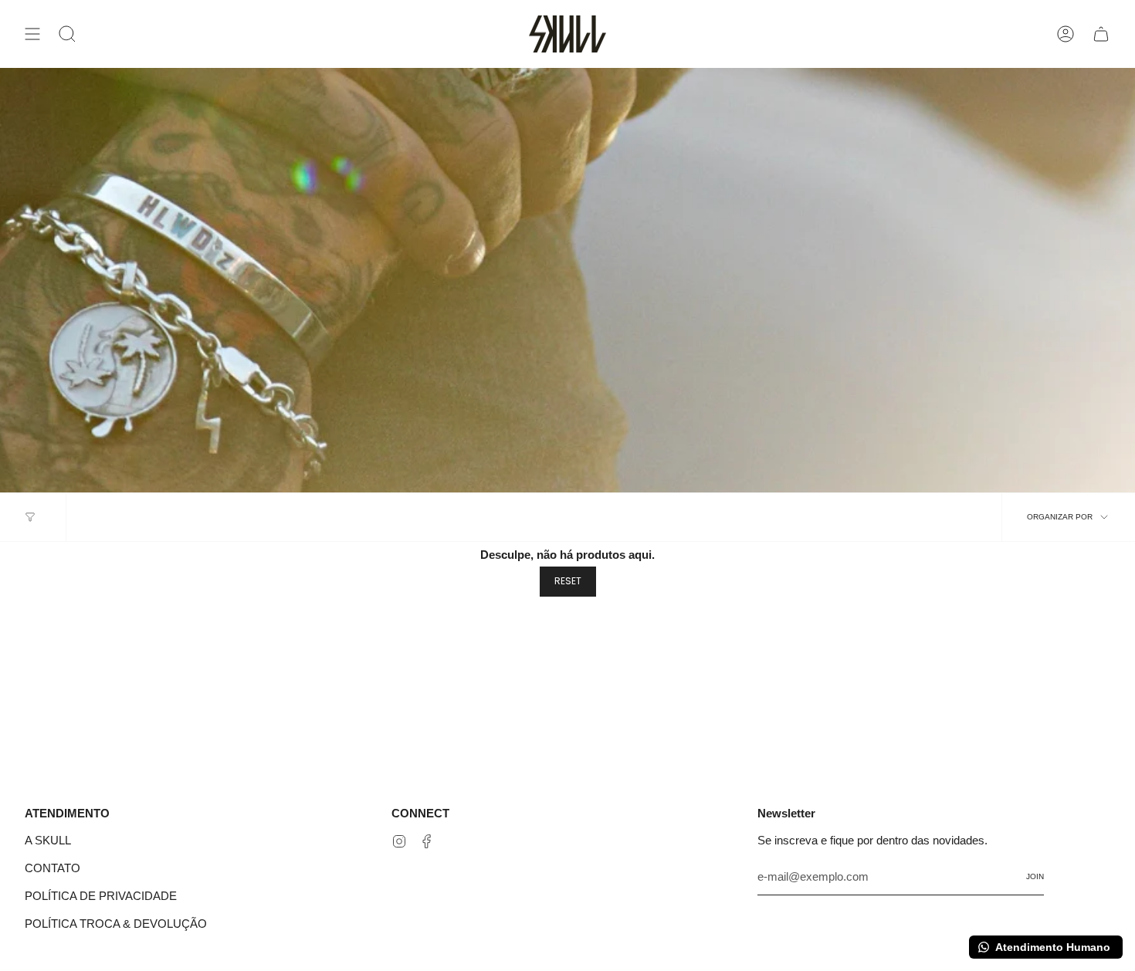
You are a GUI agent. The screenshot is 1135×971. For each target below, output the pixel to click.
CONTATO (52, 868)
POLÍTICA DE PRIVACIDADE (101, 895)
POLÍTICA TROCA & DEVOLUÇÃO (116, 923)
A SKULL (48, 840)
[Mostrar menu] (32, 33)
